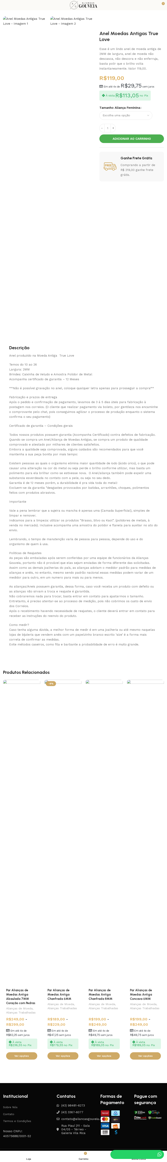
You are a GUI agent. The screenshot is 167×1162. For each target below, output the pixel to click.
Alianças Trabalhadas (21, 1012)
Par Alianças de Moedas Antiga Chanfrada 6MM (59, 994)
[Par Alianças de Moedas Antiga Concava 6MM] (145, 833)
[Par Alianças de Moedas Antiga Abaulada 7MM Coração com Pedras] (21, 833)
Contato (8, 1114)
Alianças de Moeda (19, 1008)
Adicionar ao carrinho (132, 139)
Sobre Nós (10, 1107)
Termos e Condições (17, 1121)
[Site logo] (83, 5)
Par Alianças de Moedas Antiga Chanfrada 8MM (100, 994)
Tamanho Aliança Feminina (119, 108)
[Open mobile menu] (4, 5)
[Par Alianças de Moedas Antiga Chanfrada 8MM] (104, 833)
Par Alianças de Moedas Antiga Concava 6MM (141, 994)
